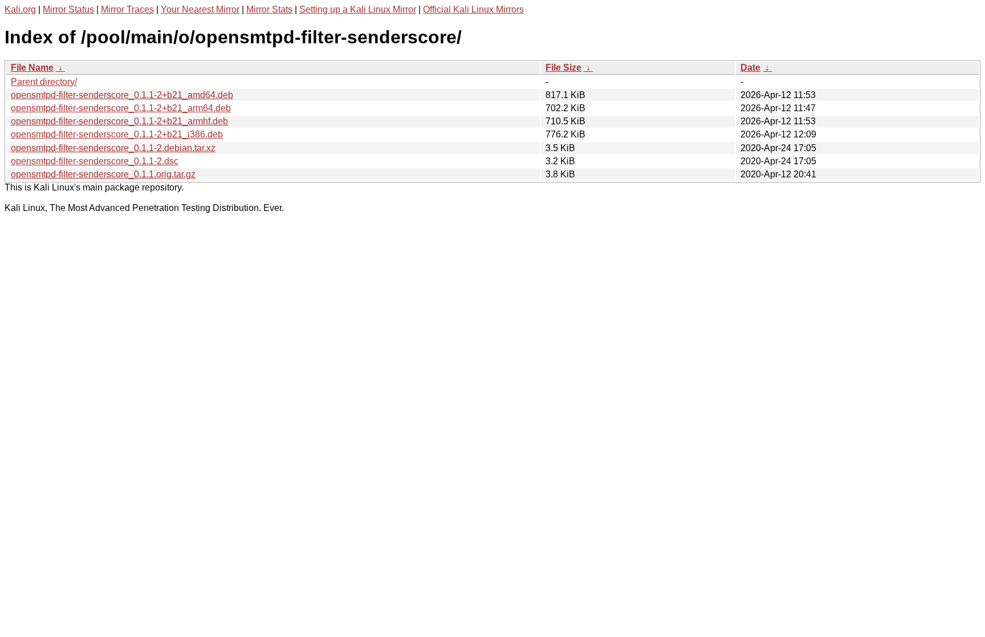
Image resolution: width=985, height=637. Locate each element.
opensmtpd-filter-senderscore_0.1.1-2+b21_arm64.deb (121, 108)
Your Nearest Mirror (200, 9)
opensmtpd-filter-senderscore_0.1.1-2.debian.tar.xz (113, 148)
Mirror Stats (269, 9)
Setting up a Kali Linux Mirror (357, 9)
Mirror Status (68, 9)
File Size (563, 67)
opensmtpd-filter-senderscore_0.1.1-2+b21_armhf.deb (119, 121)
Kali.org (20, 9)
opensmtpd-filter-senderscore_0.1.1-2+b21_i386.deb (117, 134)
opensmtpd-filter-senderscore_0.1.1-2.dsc (94, 161)
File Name (32, 67)
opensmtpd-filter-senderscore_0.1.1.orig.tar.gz (103, 174)
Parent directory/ (44, 82)
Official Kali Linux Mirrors (473, 9)
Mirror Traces (127, 9)
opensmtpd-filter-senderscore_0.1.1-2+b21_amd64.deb (122, 95)
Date (750, 67)
